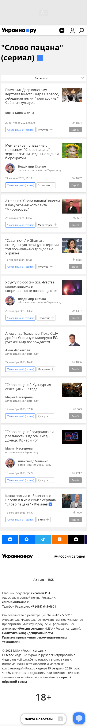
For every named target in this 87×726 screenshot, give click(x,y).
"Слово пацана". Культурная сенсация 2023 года (28, 387)
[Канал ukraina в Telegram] (43, 539)
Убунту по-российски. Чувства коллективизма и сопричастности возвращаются (31, 286)
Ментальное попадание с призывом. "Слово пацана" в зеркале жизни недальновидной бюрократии (32, 151)
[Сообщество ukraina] (27, 539)
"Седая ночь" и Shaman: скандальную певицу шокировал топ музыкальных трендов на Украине (32, 246)
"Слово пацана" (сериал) (32, 52)
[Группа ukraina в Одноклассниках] (60, 539)
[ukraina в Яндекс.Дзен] (76, 539)
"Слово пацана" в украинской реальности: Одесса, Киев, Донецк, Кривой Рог (29, 436)
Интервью (44, 369)
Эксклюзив (44, 185)
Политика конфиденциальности (27, 633)
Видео (41, 519)
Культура (43, 129)
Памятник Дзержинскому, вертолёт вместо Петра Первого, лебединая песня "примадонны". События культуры (32, 96)
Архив (38, 579)
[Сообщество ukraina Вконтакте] (10, 539)
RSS (51, 579)
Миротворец (45, 224)
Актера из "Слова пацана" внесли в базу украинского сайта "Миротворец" (32, 205)
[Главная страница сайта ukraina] (19, 30)
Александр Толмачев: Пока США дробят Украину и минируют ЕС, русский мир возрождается (31, 337)
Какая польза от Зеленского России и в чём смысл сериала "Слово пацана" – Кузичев (30, 500)
